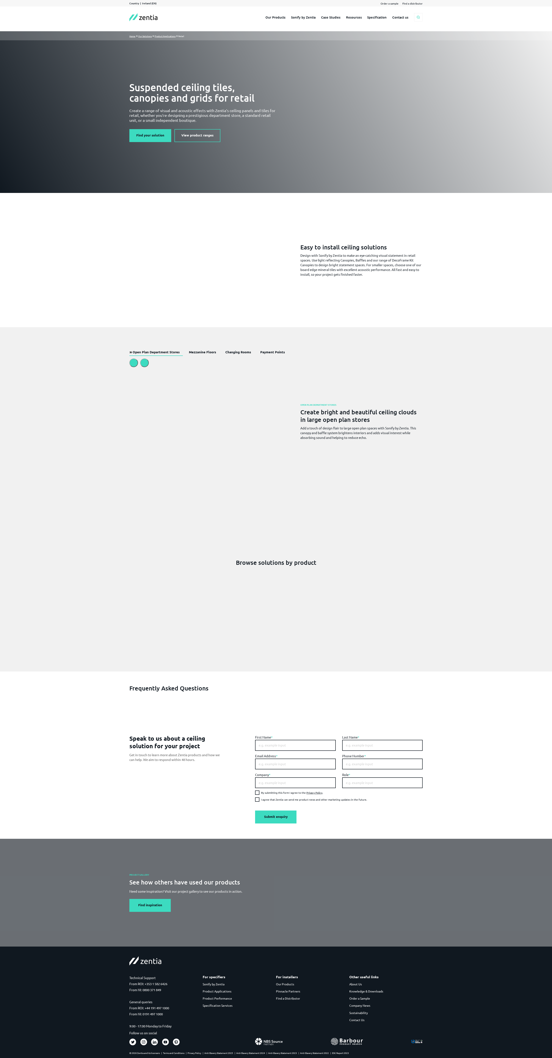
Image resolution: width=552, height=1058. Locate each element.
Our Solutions (145, 36)
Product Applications (165, 36)
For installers (287, 977)
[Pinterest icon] (176, 1042)
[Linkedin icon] (154, 1042)
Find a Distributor (288, 998)
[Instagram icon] (143, 1042)
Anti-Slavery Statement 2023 (282, 1053)
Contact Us (356, 1020)
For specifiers (214, 977)
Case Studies (330, 17)
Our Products (275, 17)
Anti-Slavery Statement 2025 (218, 1053)
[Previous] (133, 362)
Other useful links (364, 977)
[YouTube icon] (165, 1042)
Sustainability (358, 1013)
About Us (355, 984)
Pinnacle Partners (288, 991)
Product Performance (217, 998)
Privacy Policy (314, 792)
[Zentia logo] (143, 17)
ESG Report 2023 (340, 1053)
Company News (359, 1005)
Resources (354, 17)
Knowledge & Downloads (366, 991)
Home (132, 36)
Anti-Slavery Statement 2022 (314, 1053)
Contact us (400, 17)
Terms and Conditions (173, 1053)
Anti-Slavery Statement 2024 (250, 1053)
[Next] (144, 362)
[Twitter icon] (132, 1042)
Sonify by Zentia (303, 17)
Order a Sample (359, 998)
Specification (377, 17)
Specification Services (217, 1005)
